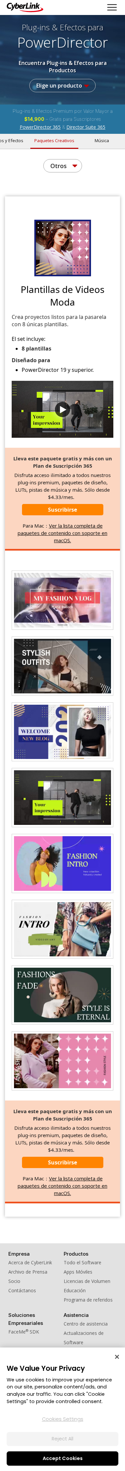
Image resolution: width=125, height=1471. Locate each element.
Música (102, 140)
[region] (62, 1409)
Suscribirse (62, 509)
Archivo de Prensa (27, 1272)
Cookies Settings (62, 1419)
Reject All (62, 1438)
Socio (14, 1281)
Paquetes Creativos (54, 140)
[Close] (117, 1356)
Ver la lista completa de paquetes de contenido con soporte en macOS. (62, 533)
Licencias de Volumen (87, 1281)
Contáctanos (22, 1290)
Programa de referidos (88, 1300)
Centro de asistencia (86, 1324)
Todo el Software (82, 1262)
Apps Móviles (78, 1272)
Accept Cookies (63, 1458)
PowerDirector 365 (40, 127)
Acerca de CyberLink (30, 1262)
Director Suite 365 (85, 127)
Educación (75, 1290)
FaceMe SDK (23, 1332)
